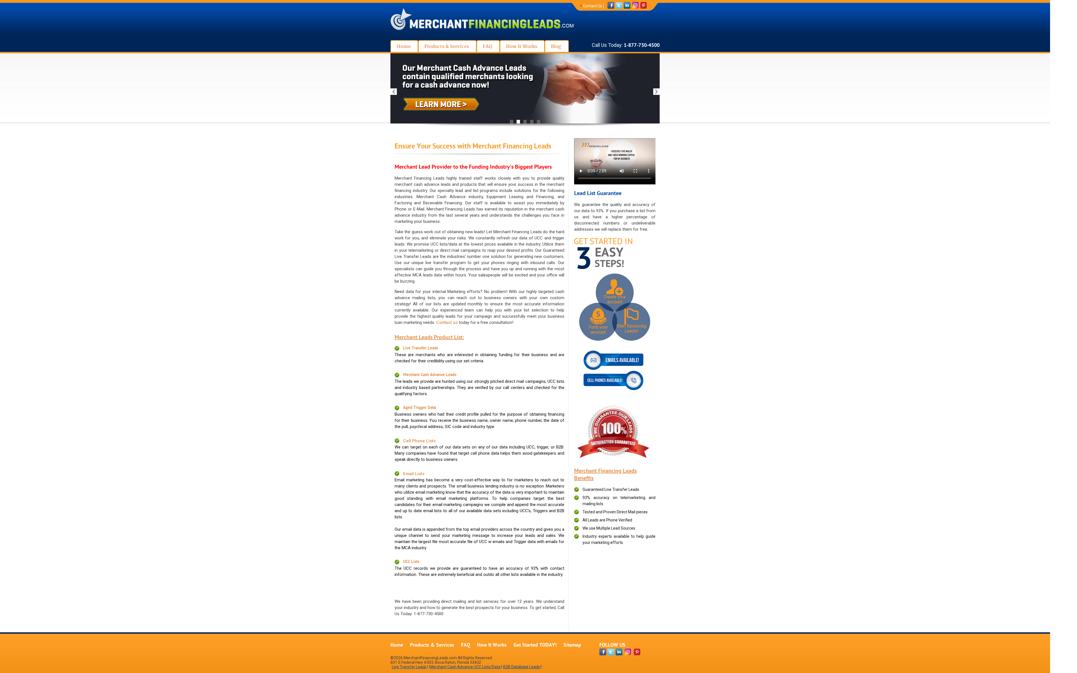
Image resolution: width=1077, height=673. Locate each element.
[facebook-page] (602, 652)
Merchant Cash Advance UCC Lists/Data (464, 667)
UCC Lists (411, 562)
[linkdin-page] (619, 652)
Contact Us (592, 6)
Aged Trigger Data (419, 408)
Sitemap (572, 645)
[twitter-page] (610, 652)
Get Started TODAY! (535, 645)
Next (656, 91)
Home (396, 645)
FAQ (465, 645)
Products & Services (432, 645)
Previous (393, 91)
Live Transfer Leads (420, 348)
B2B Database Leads (521, 667)
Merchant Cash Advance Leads (429, 375)
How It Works (492, 645)
